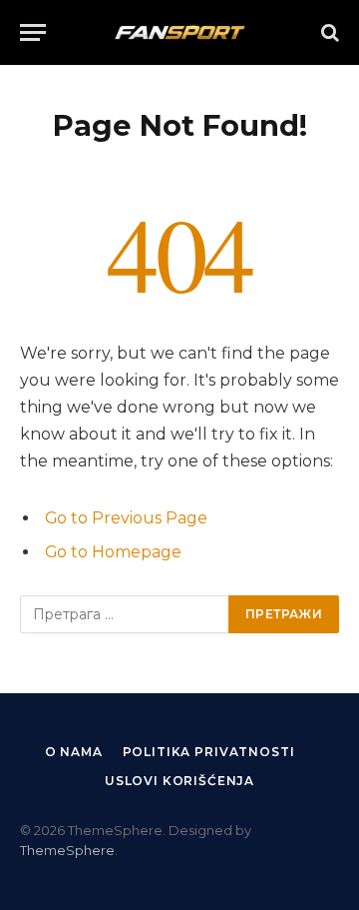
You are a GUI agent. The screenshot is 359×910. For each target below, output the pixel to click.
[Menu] (33, 32)
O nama (74, 751)
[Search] (328, 32)
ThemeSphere (67, 850)
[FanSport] (179, 32)
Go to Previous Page (126, 517)
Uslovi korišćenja (179, 780)
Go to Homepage (113, 551)
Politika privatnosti (209, 751)
